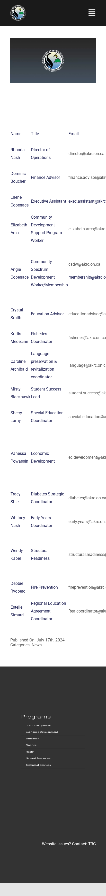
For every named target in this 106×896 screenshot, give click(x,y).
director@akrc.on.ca (86, 153)
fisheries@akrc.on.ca (87, 337)
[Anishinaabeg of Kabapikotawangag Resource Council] (18, 7)
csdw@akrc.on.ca (84, 264)
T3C (92, 843)
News (37, 644)
